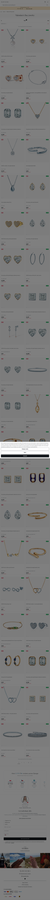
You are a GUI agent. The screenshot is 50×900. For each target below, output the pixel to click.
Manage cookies (25, 449)
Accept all (25, 455)
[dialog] (25, 450)
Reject (25, 452)
